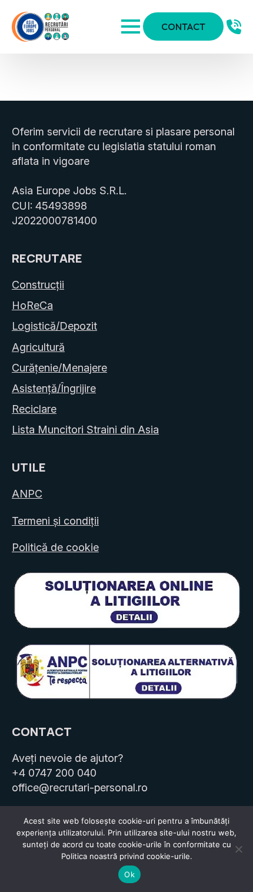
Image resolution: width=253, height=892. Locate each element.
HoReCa (32, 305)
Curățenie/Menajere (59, 368)
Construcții (38, 284)
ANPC (27, 494)
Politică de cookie (55, 547)
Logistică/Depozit (54, 326)
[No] (238, 849)
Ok (129, 874)
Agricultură (38, 347)
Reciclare (34, 409)
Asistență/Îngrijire (54, 388)
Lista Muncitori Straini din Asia (85, 429)
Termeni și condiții (55, 521)
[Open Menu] (130, 26)
